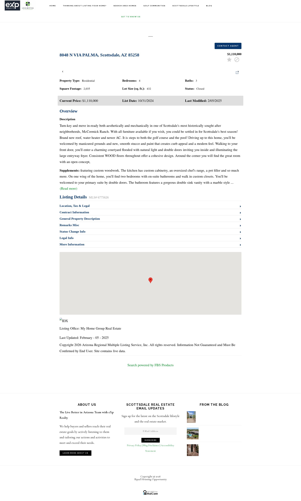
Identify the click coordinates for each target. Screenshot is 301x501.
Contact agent (228, 46)
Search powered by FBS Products (150, 365)
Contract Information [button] (74, 212)
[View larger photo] (237, 73)
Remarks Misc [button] (69, 225)
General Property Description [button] (80, 218)
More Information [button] (72, 244)
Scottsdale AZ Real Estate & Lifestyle (20, 5)
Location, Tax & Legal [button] (75, 205)
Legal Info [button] (67, 238)
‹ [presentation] (62, 71)
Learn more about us (75, 453)
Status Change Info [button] (72, 231)
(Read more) (68, 188)
